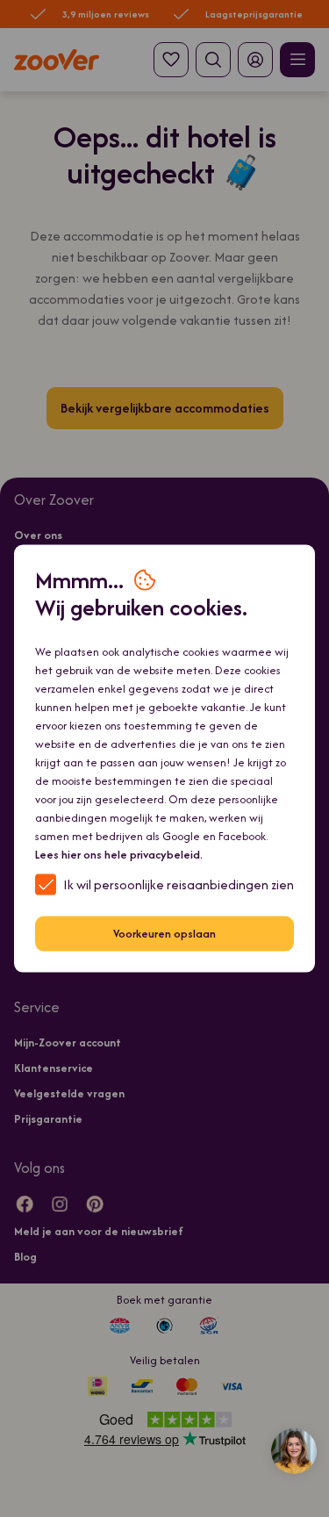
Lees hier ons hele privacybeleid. (119, 853)
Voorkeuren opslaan (164, 933)
